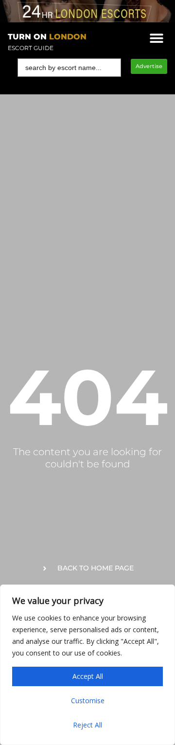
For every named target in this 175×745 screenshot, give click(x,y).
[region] (87, 665)
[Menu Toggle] (156, 38)
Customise (88, 700)
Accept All (87, 676)
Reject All (87, 724)
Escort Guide (30, 48)
